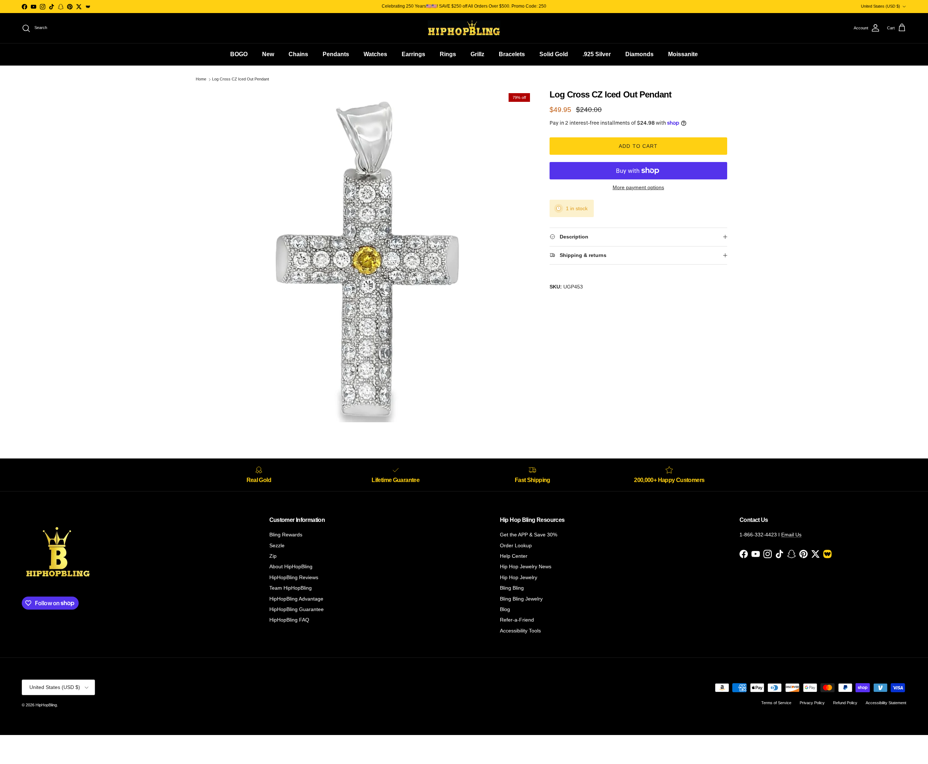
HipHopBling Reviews (293, 577)
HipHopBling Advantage (296, 599)
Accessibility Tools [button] (520, 631)
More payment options (638, 187)
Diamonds (639, 54)
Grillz (477, 54)
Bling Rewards (285, 534)
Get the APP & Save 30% (528, 534)
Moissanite (683, 54)
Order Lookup (516, 545)
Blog (505, 609)
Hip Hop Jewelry (518, 577)
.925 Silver (597, 54)
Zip (273, 556)
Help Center (513, 556)
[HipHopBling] (464, 28)
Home (201, 79)
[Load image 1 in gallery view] (367, 256)
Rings (448, 54)
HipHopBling (46, 705)
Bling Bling (512, 588)
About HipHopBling (290, 566)
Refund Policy (845, 703)
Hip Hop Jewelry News (525, 566)
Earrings (413, 54)
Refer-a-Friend (517, 620)
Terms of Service (776, 703)
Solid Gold (553, 54)
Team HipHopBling (290, 588)
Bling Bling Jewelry (521, 599)
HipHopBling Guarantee (296, 609)
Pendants (336, 54)
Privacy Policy (812, 703)
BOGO (239, 54)
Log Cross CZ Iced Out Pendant (240, 79)
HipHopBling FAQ (289, 620)
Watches (375, 54)
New (268, 54)
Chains (298, 54)
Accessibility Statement (886, 703)
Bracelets (512, 54)
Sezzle (277, 545)
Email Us (791, 534)
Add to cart (638, 146)
